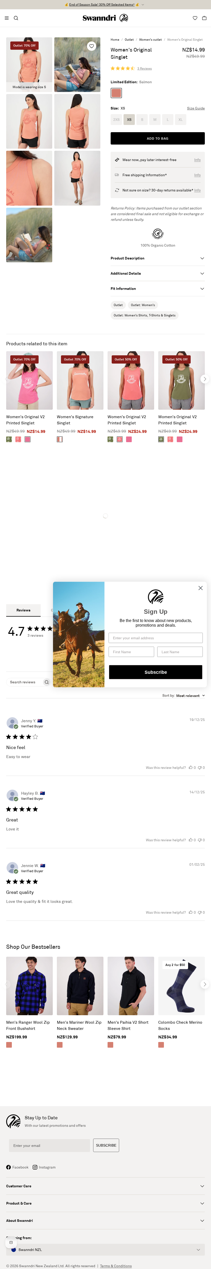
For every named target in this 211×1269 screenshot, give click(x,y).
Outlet (129, 39)
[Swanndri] (105, 18)
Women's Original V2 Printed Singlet (25, 419)
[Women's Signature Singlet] (80, 380)
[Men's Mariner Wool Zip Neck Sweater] (80, 986)
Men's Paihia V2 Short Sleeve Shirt (128, 1025)
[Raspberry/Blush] (27, 439)
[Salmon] (116, 93)
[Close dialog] (200, 587)
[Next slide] (204, 379)
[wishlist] (91, 46)
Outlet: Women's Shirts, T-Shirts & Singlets (144, 315)
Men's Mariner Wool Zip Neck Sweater (79, 1025)
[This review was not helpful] (199, 767)
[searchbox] (24, 682)
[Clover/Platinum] (9, 439)
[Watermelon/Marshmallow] (18, 439)
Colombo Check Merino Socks (180, 1025)
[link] (131, 68)
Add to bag (158, 138)
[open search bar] (16, 18)
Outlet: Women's (143, 305)
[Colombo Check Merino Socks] (181, 986)
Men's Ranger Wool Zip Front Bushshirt (28, 1025)
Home (115, 39)
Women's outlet (150, 39)
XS (129, 119)
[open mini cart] (204, 18)
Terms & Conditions (116, 1266)
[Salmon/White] (59, 439)
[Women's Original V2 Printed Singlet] (29, 380)
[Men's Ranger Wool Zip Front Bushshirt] (29, 986)
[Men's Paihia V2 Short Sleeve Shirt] (131, 986)
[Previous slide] (6, 379)
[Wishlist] (195, 18)
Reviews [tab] (23, 610)
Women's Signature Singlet (75, 419)
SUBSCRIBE (106, 1145)
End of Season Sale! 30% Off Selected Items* (102, 4)
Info (197, 159)
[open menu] (6, 18)
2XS (116, 119)
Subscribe (156, 672)
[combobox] (183, 695)
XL (181, 119)
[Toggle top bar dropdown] (142, 4)
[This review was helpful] (190, 767)
